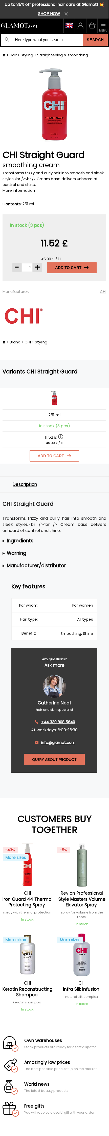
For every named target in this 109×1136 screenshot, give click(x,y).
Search (95, 40)
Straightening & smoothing (62, 55)
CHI (103, 291)
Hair (13, 55)
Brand (15, 342)
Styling (27, 55)
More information (19, 190)
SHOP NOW (49, 14)
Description (25, 484)
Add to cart (68, 267)
